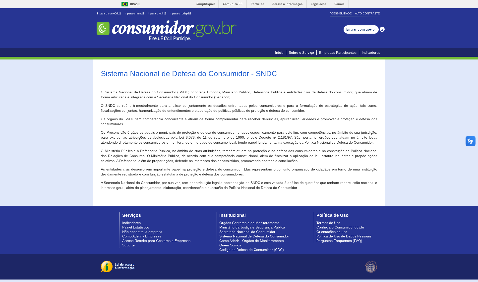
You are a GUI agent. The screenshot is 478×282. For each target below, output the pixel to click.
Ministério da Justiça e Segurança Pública (252, 227)
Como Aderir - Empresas (141, 236)
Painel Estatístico (135, 227)
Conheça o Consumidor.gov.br (340, 227)
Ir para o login (157, 13)
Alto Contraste (367, 13)
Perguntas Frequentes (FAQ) (339, 241)
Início (279, 53)
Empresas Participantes (338, 53)
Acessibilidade (341, 13)
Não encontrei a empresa (142, 232)
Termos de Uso (328, 223)
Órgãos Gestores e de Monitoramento (249, 223)
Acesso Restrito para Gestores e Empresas (156, 241)
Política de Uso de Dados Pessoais (343, 236)
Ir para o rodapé (180, 13)
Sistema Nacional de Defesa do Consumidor (254, 236)
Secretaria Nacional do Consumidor (247, 232)
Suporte (128, 245)
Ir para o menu (134, 13)
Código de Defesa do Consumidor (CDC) (251, 250)
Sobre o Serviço (301, 53)
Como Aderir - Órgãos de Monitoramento (251, 241)
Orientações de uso (331, 232)
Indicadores (371, 53)
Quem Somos (230, 245)
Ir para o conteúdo (109, 13)
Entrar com (361, 29)
